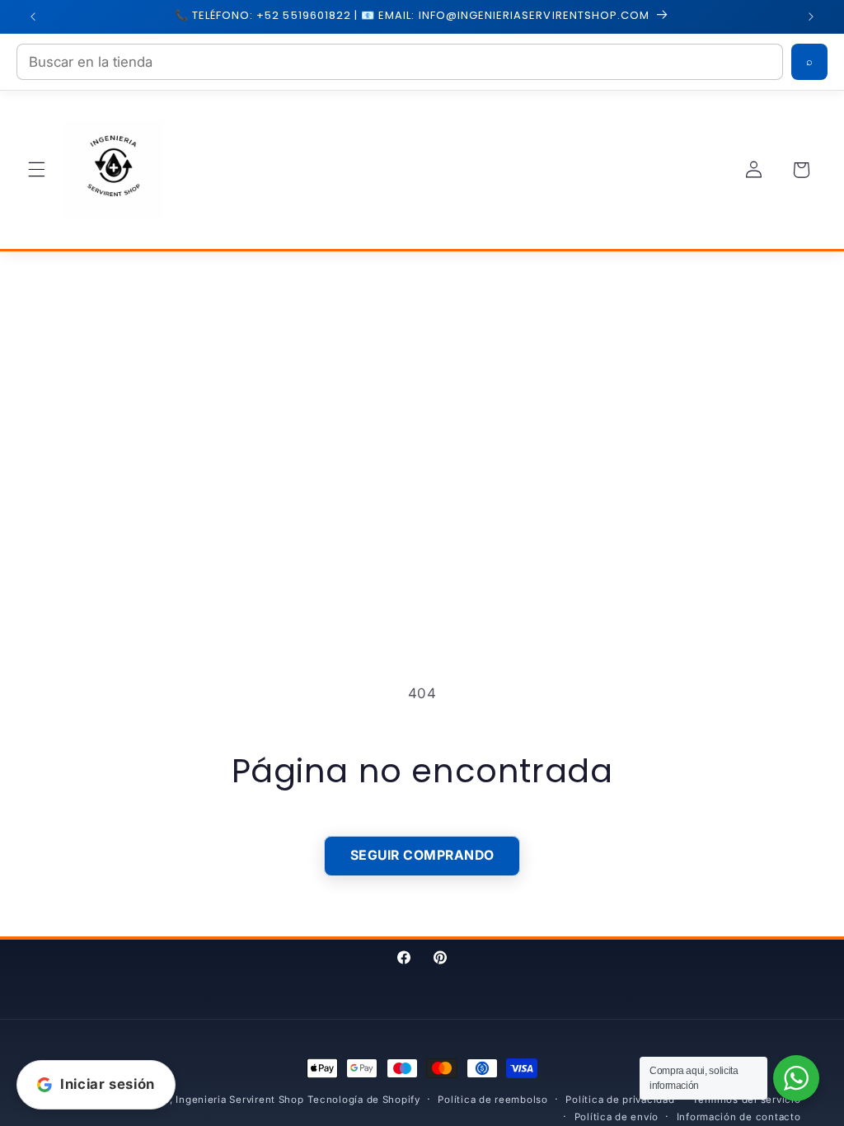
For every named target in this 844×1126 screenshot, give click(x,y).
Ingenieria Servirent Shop (239, 1099)
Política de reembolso (492, 1099)
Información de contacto (739, 1117)
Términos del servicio (746, 1099)
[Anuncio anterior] (33, 16)
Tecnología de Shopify (363, 1099)
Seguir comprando (422, 855)
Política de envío (616, 1117)
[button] (36, 170)
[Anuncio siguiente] (811, 16)
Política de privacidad (619, 1099)
